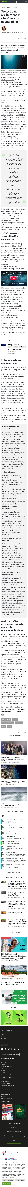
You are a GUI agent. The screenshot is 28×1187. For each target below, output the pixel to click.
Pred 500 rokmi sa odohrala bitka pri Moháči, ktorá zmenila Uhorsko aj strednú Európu (16, 904)
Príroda (9, 7)
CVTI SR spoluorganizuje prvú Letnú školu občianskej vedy (12, 983)
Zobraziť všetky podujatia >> (14, 872)
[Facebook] (11, 1049)
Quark (2, 1068)
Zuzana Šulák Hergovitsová (9, 32)
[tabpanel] (7, 1112)
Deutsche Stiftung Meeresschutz (13, 709)
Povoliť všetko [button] (6, 1183)
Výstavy (3, 1087)
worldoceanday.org (8, 711)
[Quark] (7, 1112)
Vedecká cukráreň (5, 1083)
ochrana (19, 723)
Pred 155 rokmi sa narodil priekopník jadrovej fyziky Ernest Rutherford (16, 893)
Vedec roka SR (4, 1090)
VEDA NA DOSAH (12, 784)
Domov (3, 7)
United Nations (21, 711)
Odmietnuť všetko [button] (20, 1180)
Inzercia (3, 1041)
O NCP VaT (4, 1062)
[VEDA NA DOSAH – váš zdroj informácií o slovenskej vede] (6, 1)
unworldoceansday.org (14, 707)
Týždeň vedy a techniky (7, 1092)
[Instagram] (14, 1049)
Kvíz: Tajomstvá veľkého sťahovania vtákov (15, 913)
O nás (2, 1034)
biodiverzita (6, 719)
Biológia (15, 7)
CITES (21, 589)
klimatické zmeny (7, 723)
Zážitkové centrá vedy (6, 1066)
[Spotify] (5, 1049)
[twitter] (19, 38)
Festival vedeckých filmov (7, 1085)
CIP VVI (3, 1072)
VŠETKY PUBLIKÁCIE (14, 1123)
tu (18, 122)
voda (9, 726)
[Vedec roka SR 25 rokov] (20, 1111)
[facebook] (21, 38)
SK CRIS (3, 1070)
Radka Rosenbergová (21, 888)
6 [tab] (20, 1121)
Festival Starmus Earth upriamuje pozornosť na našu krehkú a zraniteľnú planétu (12, 759)
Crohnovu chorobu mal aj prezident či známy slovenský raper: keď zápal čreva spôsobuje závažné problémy (17, 884)
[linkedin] (25, 38)
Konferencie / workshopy (7, 1098)
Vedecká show (4, 1096)
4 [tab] (15, 1121)
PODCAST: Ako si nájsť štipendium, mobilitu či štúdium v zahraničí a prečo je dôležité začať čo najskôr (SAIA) (13, 957)
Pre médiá (3, 1039)
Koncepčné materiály (6, 1074)
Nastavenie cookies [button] (8, 1180)
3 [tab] (13, 1121)
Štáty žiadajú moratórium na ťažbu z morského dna (17, 346)
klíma (14, 719)
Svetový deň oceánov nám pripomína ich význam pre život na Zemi (13, 804)
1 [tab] (8, 1121)
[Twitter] (9, 1049)
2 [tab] (10, 1121)
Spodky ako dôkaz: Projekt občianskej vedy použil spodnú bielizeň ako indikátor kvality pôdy (17, 922)
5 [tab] (17, 1121)
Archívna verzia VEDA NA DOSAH (10, 1054)
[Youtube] (2, 1049)
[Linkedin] (18, 1049)
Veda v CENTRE (5, 1081)
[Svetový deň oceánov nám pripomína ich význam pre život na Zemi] (14, 794)
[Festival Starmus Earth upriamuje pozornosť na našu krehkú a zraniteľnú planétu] (14, 748)
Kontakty (3, 1036)
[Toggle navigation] (26, 1)
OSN (3, 726)
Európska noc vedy (5, 1094)
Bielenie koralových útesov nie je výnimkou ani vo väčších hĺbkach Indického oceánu (13, 782)
